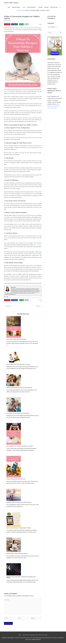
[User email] (7, 296)
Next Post (39, 306)
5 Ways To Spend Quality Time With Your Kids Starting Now (19, 387)
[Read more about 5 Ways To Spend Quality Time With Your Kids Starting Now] (13, 380)
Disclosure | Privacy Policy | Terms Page (38, 634)
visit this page (11, 293)
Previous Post (7, 306)
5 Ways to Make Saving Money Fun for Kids (15, 479)
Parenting (46, 7)
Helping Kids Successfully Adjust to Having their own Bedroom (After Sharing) (21, 577)
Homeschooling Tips (31, 7)
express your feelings (37, 244)
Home (18, 10)
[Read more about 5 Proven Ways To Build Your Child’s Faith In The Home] (13, 356)
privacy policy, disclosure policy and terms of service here (53, 106)
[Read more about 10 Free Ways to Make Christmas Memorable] (13, 326)
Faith (24, 7)
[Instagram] (6, 296)
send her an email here (28, 293)
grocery (6, 91)
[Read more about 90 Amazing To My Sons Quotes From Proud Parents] (13, 404)
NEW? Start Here (54, 7)
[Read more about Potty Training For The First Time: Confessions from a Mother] (13, 433)
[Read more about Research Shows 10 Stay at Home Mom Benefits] (13, 544)
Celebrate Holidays (16, 7)
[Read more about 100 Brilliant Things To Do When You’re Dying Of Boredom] (13, 494)
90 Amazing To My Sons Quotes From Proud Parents (17, 413)
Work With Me (26, 634)
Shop (9, 7)
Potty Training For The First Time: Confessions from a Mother (19, 446)
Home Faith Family (11, 3)
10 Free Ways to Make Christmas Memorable (16, 339)
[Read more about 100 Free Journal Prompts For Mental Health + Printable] (13, 519)
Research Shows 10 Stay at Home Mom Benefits (16, 553)
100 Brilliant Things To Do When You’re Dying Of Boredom (18, 502)
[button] (60, 7)
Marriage (40, 7)
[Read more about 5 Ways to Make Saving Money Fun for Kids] (13, 466)
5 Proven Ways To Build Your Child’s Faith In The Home (18, 364)
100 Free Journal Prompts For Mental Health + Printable (18, 527)
